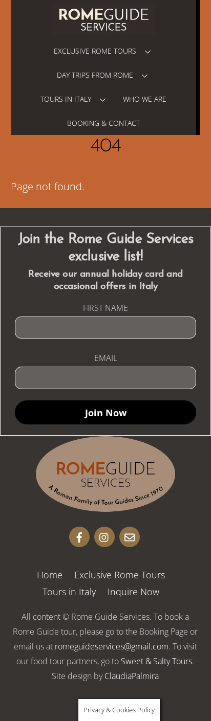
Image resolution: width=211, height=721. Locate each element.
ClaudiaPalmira (131, 676)
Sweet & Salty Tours (156, 661)
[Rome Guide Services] (105, 507)
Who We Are (144, 99)
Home (49, 575)
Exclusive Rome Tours (95, 51)
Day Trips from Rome (95, 75)
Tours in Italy (65, 99)
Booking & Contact (103, 123)
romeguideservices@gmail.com (111, 646)
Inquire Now (133, 591)
